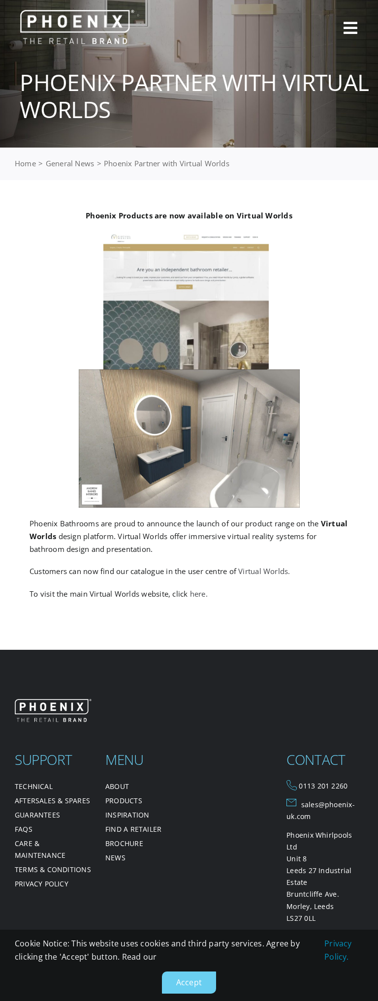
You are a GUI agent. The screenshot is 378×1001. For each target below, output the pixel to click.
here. (199, 594)
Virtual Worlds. (264, 571)
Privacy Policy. (338, 950)
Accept (189, 982)
